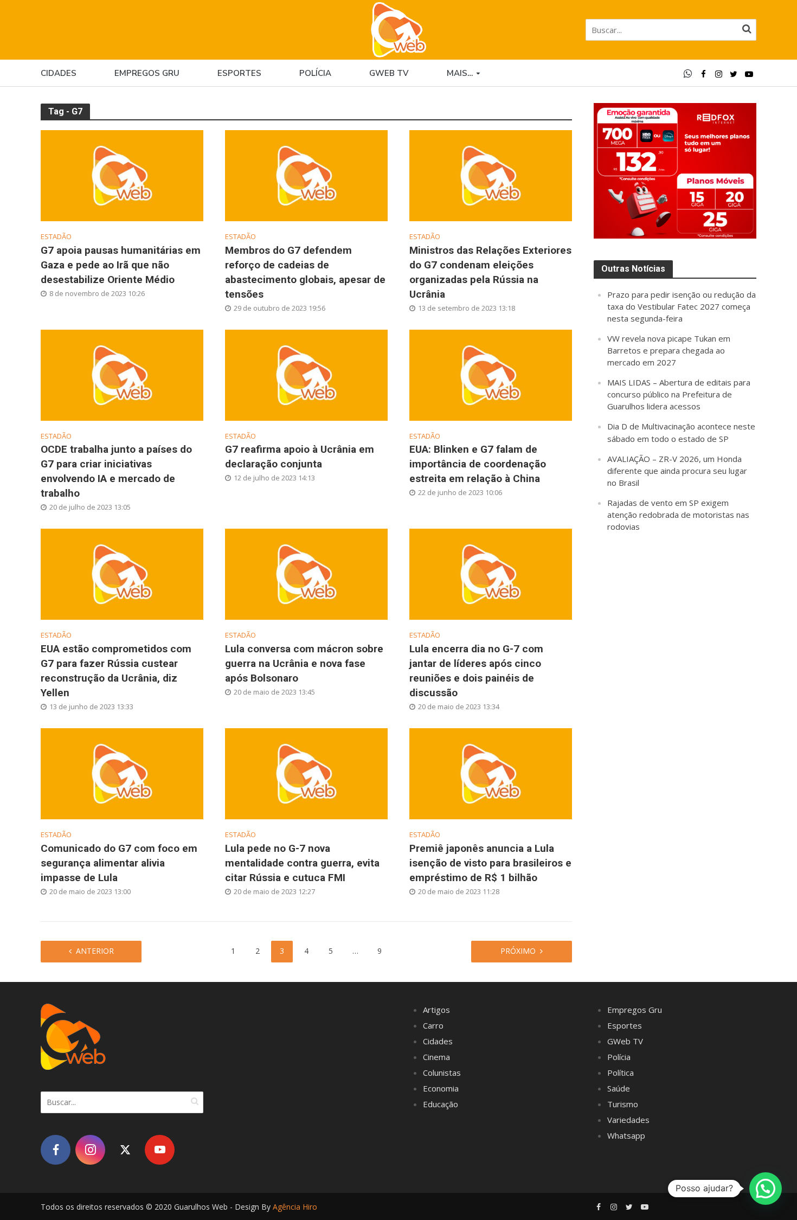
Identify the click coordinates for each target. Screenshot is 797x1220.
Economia (441, 1088)
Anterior (95, 951)
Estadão (56, 236)
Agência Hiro (295, 1207)
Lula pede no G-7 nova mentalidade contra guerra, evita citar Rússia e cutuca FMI (302, 863)
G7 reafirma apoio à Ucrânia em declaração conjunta (299, 456)
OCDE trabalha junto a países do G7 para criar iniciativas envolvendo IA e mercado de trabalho (116, 471)
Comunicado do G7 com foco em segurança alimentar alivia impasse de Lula (119, 863)
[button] (765, 1188)
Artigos (436, 1009)
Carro (433, 1025)
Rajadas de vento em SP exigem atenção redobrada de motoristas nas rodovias (678, 514)
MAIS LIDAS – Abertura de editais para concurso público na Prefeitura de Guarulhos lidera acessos (678, 394)
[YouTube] (160, 1150)
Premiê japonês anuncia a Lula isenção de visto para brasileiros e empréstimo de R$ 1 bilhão (490, 863)
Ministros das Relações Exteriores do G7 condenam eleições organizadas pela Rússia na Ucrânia (490, 272)
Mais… (460, 73)
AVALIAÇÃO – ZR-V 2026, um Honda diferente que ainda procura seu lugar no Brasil (677, 470)
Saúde (618, 1088)
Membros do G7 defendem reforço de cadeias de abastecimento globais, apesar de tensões (305, 272)
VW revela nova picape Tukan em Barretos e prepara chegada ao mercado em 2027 (668, 350)
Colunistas (442, 1072)
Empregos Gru (146, 73)
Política (620, 1072)
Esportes (239, 73)
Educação (440, 1104)
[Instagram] (90, 1150)
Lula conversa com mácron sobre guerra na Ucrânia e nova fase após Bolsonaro (304, 663)
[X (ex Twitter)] (125, 1150)
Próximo (518, 951)
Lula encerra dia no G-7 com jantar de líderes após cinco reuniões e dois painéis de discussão (476, 671)
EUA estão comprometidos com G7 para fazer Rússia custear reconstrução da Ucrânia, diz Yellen (116, 671)
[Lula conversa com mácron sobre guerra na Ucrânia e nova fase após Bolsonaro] (306, 573)
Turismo (622, 1104)
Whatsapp (626, 1135)
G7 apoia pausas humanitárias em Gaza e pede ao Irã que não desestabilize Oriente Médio (121, 265)
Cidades (58, 73)
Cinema (436, 1056)
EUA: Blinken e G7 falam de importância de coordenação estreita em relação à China (477, 464)
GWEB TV (389, 73)
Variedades (628, 1119)
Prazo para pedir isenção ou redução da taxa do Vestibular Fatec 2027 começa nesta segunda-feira (681, 306)
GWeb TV (625, 1041)
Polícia (315, 73)
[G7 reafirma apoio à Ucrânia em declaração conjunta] (306, 374)
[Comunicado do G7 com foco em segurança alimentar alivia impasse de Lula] (122, 772)
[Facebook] (55, 1150)
